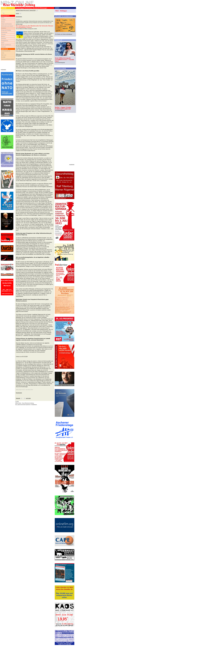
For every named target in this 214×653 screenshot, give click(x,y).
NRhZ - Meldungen (61, 11)
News (2, 17)
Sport (2, 42)
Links (2, 52)
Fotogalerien (4, 40)
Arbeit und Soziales (6, 23)
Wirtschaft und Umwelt (7, 26)
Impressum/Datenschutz (7, 59)
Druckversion (19, 16)
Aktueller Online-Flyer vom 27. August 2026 (26, 10)
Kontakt (3, 57)
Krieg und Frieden (6, 30)
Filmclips (3, 38)
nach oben (28, 398)
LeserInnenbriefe (5, 50)
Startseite (18, 398)
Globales (3, 28)
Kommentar (4, 32)
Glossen (3, 34)
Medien (3, 36)
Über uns (3, 55)
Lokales (3, 19)
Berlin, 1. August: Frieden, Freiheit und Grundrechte (63, 108)
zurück (17, 13)
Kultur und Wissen (6, 44)
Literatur (3, 46)
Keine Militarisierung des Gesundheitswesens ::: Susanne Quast (64, 59)
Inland (3, 21)
